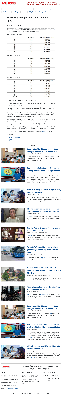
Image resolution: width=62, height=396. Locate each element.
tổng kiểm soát (44, 294)
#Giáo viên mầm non (14, 137)
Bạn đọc (49, 9)
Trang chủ (4, 9)
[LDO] (13, 155)
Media (16, 9)
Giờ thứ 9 (29, 235)
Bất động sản (16, 12)
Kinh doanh (29, 9)
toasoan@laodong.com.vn (12, 388)
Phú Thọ (29, 278)
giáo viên (52, 29)
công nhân (30, 181)
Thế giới (31, 12)
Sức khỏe (24, 12)
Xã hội (11, 9)
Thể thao (22, 9)
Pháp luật (36, 9)
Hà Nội (29, 294)
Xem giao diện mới (44, 12)
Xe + (36, 12)
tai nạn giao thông (44, 257)
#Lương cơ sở (13, 141)
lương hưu (32, 201)
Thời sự (43, 9)
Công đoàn (56, 9)
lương (50, 156)
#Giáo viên (12, 139)
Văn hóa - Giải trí (6, 12)
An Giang (29, 216)
